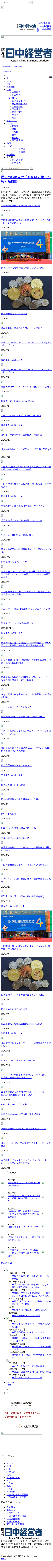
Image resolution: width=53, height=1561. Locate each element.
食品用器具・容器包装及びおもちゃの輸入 (21, 328)
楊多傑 (15, 137)
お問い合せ (17, 66)
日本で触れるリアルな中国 (14, 313)
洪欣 (14, 129)
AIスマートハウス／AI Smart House (18, 1060)
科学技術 (11, 87)
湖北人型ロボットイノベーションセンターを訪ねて (26, 387)
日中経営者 (17, 160)
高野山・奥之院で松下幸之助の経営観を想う (23, 435)
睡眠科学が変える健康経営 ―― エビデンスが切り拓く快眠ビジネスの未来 (24, 1214)
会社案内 (11, 1507)
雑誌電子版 (44, 23)
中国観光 (16, 92)
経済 (9, 81)
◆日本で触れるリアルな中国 (26, 1315)
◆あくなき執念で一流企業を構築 (28, 1366)
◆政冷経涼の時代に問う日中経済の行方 (31, 1372)
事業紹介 (11, 1510)
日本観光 (16, 95)
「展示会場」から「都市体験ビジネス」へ (21, 520)
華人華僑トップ (19, 103)
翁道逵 (15, 126)
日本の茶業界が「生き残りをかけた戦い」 (21, 799)
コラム (10, 123)
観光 (9, 89)
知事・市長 (17, 112)
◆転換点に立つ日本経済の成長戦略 (29, 1310)
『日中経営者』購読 (16, 1516)
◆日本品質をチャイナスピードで (28, 1332)
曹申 (14, 135)
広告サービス (13, 1513)
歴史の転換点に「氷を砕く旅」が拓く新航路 (23, 716)
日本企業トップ (19, 101)
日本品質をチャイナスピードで (16, 765)
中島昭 (15, 132)
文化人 (15, 115)
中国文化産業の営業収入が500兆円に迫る (21, 415)
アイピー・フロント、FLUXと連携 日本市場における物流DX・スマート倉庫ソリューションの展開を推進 (25, 574)
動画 (9, 143)
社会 (9, 84)
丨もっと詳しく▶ (14, 360)
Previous (10, 1382)
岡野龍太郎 (17, 140)
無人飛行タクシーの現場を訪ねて (17, 623)
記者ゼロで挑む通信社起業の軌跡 (17, 535)
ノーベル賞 (17, 106)
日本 (3, 496)
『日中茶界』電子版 (16, 1497)
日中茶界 (11, 154)
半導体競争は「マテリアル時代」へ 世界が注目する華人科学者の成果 (24, 1253)
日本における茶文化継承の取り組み (18, 828)
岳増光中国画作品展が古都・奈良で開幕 (20, 205)
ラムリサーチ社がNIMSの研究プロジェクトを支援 (25, 609)
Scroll (3, 1558)
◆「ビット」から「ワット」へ (27, 1377)
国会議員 (16, 109)
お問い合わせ (13, 1518)
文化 (3, 775)
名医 (14, 118)
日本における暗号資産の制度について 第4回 (22, 268)
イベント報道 (18, 149)
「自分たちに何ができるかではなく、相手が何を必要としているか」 (24, 1198)
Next (9, 1385)
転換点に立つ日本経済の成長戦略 (17, 401)
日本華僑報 (6, 71)
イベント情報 (18, 152)
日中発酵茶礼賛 (8, 814)
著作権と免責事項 (15, 1524)
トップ (10, 78)
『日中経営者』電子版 (17, 1494)
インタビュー (13, 98)
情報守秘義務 (13, 1521)
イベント (11, 146)
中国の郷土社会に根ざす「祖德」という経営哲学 (25, 865)
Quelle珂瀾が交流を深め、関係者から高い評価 (23, 1128)
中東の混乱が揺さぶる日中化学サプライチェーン (25, 506)
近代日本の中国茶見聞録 (13, 785)
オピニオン (12, 120)
